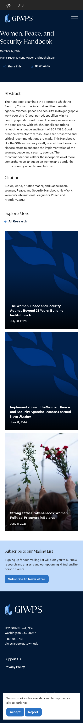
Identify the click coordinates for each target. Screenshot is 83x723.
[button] (74, 18)
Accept (15, 712)
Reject (33, 712)
